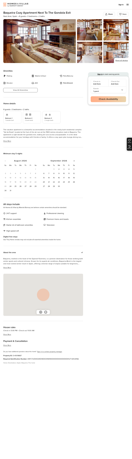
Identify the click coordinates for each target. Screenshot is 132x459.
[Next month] (74, 161)
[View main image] (39, 41)
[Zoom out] (45, 312)
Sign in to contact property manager (49, 351)
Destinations (12, 363)
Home (5, 363)
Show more (7, 141)
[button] (10, 186)
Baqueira (24, 363)
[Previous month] (5, 161)
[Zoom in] (40, 312)
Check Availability (108, 99)
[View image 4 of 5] (89, 52)
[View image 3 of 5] (116, 29)
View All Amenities (20, 90)
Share (110, 14)
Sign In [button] (121, 5)
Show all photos (121, 60)
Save (124, 14)
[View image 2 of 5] (89, 29)
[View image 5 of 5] (116, 52)
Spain (19, 363)
